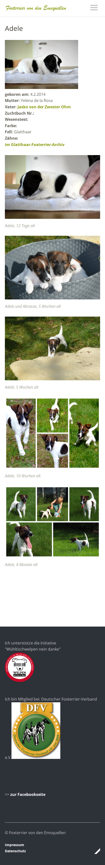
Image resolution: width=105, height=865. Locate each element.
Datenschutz (15, 851)
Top (95, 851)
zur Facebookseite (27, 794)
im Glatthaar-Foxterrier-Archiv (34, 144)
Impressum (14, 844)
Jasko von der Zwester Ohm (44, 107)
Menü (94, 7)
